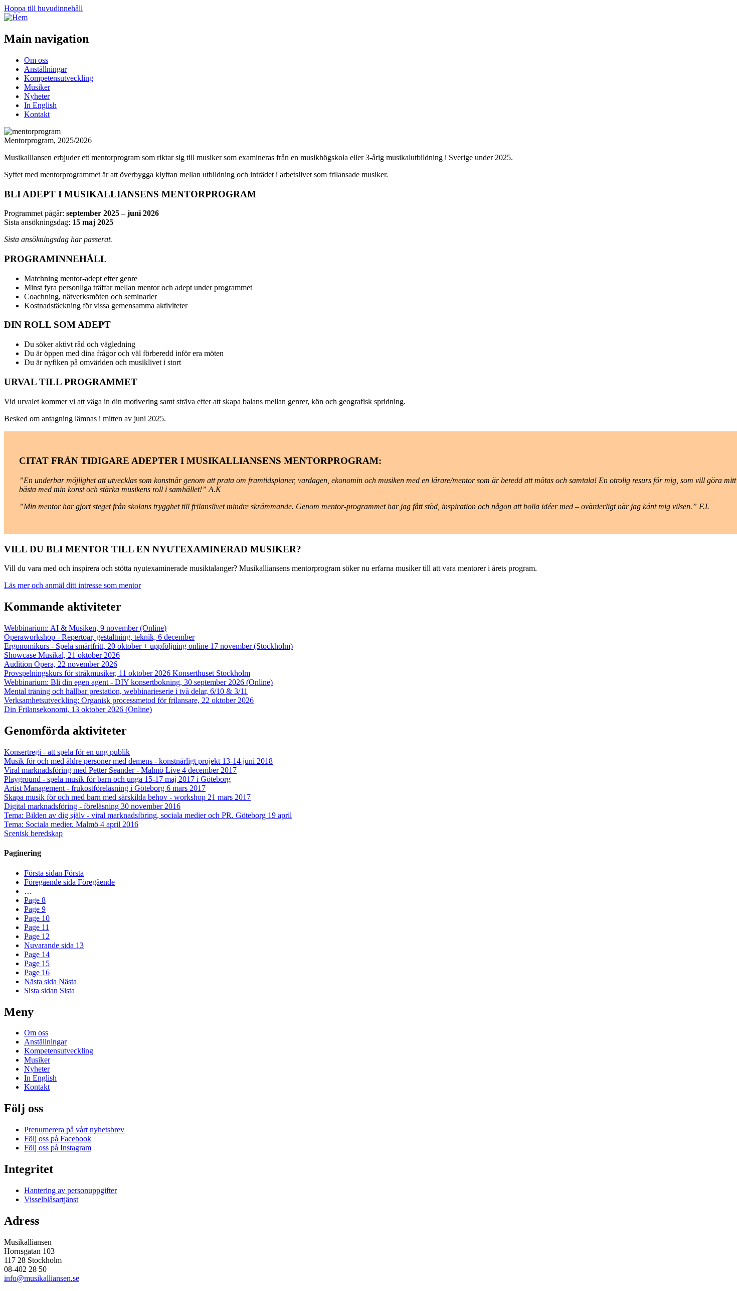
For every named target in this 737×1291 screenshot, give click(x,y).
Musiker (37, 87)
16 (37, 972)
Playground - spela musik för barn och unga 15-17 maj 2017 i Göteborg (117, 779)
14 (37, 954)
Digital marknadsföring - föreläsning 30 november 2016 (92, 806)
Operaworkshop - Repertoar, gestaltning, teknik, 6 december (99, 637)
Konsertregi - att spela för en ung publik (67, 752)
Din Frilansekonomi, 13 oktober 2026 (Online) (78, 709)
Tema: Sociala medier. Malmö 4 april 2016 (71, 824)
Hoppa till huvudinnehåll (43, 8)
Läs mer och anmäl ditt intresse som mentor (72, 585)
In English (40, 105)
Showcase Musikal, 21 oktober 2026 (62, 655)
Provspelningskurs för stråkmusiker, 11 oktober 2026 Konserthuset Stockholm (127, 673)
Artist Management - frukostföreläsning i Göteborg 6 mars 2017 (105, 788)
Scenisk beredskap (33, 833)
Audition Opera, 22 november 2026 (60, 664)
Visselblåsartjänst (51, 1199)
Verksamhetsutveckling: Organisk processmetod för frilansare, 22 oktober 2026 (129, 700)
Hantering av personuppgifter (70, 1190)
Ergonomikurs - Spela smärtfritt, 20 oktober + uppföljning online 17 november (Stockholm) (148, 646)
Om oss (36, 60)
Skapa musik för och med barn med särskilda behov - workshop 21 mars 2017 (127, 797)
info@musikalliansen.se (41, 1278)
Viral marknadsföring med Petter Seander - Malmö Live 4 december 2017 (120, 770)
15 (37, 963)
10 (37, 918)
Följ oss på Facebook (57, 1138)
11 (36, 927)
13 (54, 945)
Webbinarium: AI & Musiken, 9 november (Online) (85, 628)
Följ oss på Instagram (57, 1147)
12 (37, 936)
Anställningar (45, 69)
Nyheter (37, 96)
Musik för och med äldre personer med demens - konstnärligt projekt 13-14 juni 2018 (138, 761)
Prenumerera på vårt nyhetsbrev (74, 1129)
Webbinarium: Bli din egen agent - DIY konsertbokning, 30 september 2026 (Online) (138, 682)
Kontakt (37, 114)
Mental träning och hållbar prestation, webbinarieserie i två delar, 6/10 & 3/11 (126, 691)
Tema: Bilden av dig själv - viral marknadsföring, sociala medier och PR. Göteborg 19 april (148, 815)
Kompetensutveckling (58, 78)
